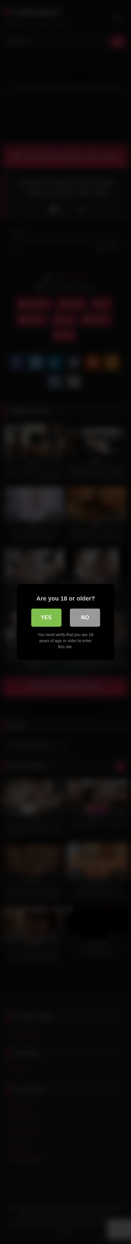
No (85, 617)
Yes (46, 617)
